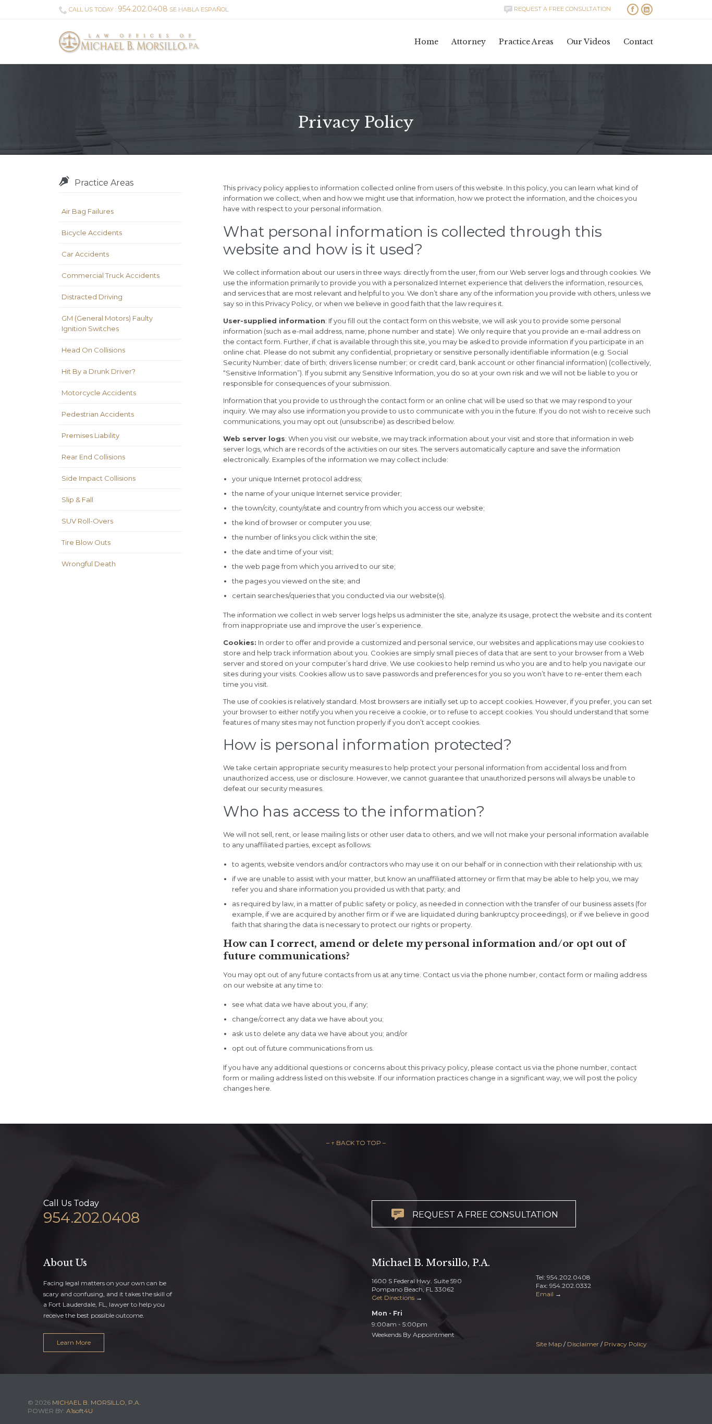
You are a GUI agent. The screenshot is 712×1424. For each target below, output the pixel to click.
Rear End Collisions (93, 457)
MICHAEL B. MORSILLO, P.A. (96, 1402)
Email (545, 1294)
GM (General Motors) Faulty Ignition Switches (107, 323)
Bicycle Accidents (92, 232)
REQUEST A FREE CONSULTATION (557, 9)
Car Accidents (85, 254)
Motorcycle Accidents (99, 392)
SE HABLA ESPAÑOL (198, 9)
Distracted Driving (92, 297)
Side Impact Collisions (99, 478)
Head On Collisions (93, 350)
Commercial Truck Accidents (110, 275)
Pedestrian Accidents (98, 414)
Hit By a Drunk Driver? (99, 371)
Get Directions (393, 1297)
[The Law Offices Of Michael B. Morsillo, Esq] (129, 41)
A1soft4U (79, 1411)
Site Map (549, 1344)
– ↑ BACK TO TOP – (356, 1143)
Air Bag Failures (88, 211)
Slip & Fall (77, 499)
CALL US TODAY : (113, 9)
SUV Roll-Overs (87, 521)
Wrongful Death (89, 563)
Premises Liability (90, 435)
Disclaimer (583, 1344)
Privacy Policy (625, 1344)
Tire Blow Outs (86, 542)
